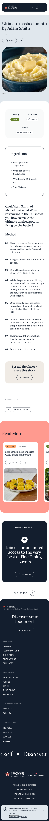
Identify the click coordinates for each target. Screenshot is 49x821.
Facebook (8, 732)
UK (8, 409)
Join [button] (37, 7)
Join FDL (7, 713)
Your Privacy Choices (24, 794)
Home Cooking (21, 409)
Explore (12, 606)
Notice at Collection (24, 798)
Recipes (6, 682)
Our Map (7, 647)
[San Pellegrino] (36, 775)
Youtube (7, 737)
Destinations (9, 659)
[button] (31, 7)
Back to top (20, 593)
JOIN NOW (14, 816)
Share (26, 377)
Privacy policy (24, 789)
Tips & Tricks (9, 690)
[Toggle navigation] (42, 7)
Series (5, 686)
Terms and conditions (24, 785)
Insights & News (10, 678)
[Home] (10, 7)
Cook (15, 462)
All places (8, 663)
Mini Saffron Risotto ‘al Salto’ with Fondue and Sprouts (19, 453)
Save (11, 40)
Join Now (26, 574)
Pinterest (7, 741)
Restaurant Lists (11, 651)
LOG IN (24, 816)
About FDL (8, 709)
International (24, 132)
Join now (26, 630)
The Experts (8, 655)
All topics (8, 694)
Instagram (8, 728)
